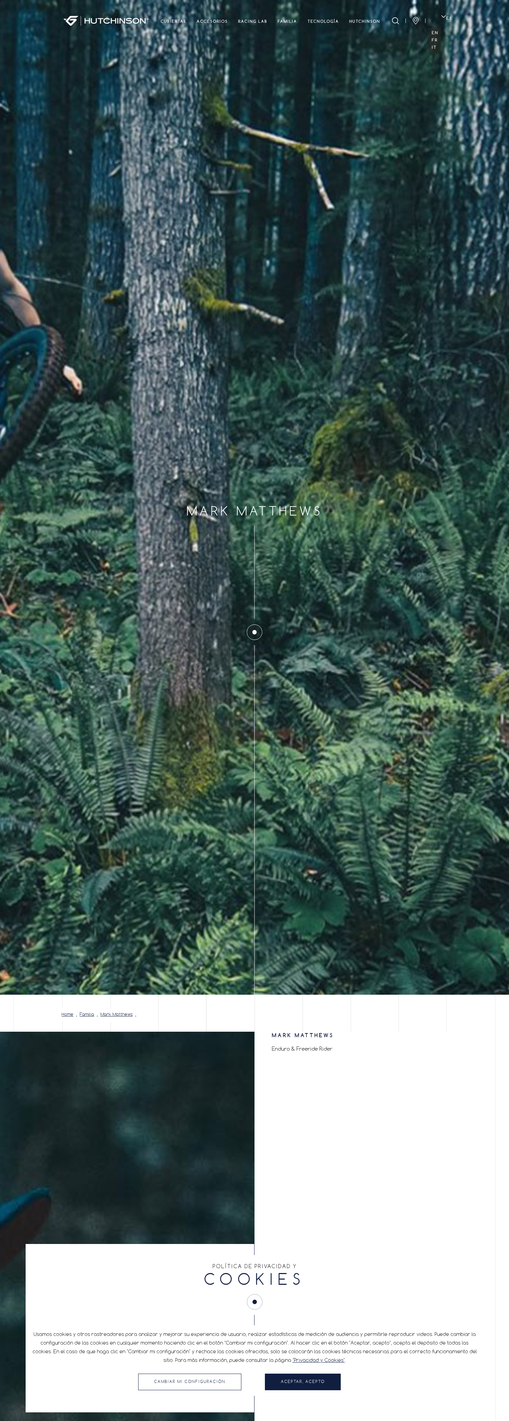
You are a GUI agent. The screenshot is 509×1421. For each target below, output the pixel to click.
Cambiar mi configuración (189, 1382)
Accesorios (212, 21)
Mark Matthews (116, 1015)
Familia (287, 21)
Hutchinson (364, 21)
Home (67, 1015)
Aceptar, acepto (303, 1382)
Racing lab (252, 21)
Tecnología (323, 21)
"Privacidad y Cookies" (319, 1360)
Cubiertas (173, 21)
